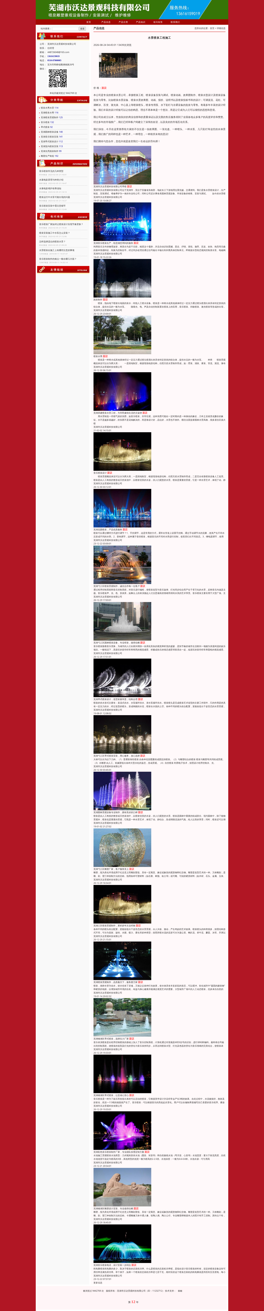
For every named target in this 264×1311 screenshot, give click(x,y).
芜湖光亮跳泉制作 (49, 151)
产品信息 (106, 22)
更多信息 (98, 1282)
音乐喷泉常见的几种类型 (51, 171)
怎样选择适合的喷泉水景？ (52, 241)
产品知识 (140, 22)
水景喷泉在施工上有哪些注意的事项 (56, 250)
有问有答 (158, 22)
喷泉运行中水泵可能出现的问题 (54, 197)
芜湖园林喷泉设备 (49, 131)
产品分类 (123, 22)
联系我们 (175, 22)
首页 (88, 22)
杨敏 (180, 1290)
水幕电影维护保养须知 (50, 188)
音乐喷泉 (45, 122)
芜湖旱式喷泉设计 (49, 141)
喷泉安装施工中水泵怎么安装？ (54, 232)
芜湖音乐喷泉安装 (49, 136)
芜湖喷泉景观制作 (49, 117)
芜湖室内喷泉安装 (49, 146)
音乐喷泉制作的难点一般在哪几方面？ (58, 258)
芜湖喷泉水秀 (47, 112)
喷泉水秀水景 (47, 107)
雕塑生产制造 (47, 155)
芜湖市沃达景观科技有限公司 (108, 197)
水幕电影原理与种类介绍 (51, 179)
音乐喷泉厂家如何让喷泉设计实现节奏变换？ (61, 224)
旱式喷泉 (45, 127)
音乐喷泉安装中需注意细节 (52, 205)
